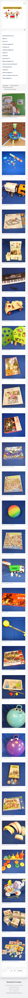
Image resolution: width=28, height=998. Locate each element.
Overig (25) (5, 55)
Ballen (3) (4, 38)
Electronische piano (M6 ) (9, 292)
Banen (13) (5, 41)
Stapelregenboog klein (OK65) (10, 845)
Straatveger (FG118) (7, 205)
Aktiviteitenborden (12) (8, 35)
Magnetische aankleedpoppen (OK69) (12, 263)
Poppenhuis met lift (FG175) (9, 117)
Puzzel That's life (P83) (8, 496)
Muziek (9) (4, 52)
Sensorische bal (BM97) (8, 525)
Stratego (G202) (6, 787)
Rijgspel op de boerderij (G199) (10, 961)
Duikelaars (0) (5, 47)
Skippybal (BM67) (7, 728)
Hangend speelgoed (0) (7, 50)
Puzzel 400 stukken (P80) (8, 670)
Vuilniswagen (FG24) (7, 583)
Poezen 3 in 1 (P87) (7, 408)
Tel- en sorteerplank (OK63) (9, 874)
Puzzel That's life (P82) (8, 554)
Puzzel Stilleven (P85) (7, 437)
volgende (19, 970)
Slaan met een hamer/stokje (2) (9, 64)
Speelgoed (5, 85)
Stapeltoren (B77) (6, 932)
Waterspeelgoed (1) (7, 78)
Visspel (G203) (6, 699)
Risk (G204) (5, 612)
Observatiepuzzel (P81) (8, 816)
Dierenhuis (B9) (6, 350)
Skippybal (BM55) (7, 757)
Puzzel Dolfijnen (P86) (8, 467)
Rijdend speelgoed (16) (7, 61)
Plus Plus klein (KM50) (8, 176)
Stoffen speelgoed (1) (7, 72)
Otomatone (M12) (7, 641)
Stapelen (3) (5, 69)
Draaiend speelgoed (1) (7, 44)
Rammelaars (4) (6, 58)
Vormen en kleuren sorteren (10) (10, 75)
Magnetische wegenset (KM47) (10, 234)
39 (11, 970)
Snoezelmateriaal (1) (7, 67)
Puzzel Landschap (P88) (8, 379)
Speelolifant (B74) (6, 903)
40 (14, 970)
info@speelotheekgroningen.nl (14, 993)
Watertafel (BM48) (7, 146)
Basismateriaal (14, 85)
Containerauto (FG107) (8, 321)
